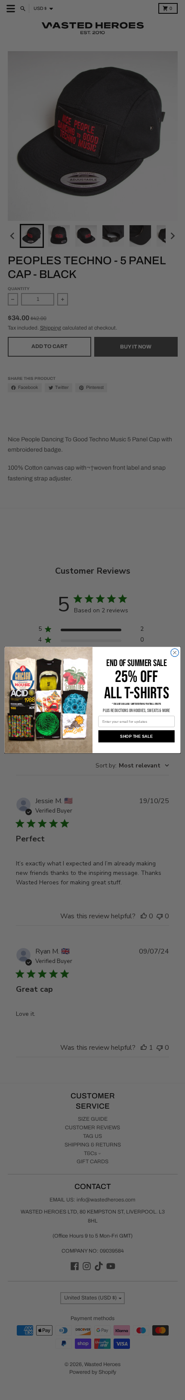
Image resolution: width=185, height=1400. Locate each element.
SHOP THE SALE (136, 736)
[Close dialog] (175, 652)
